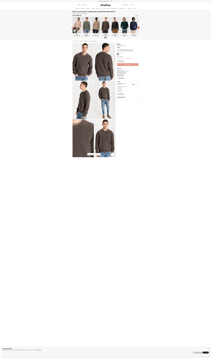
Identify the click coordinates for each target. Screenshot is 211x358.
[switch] (80, 32)
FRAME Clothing (87, 41)
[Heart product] (112, 154)
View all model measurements (121, 72)
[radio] (118, 59)
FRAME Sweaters (94, 41)
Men (73, 41)
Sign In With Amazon (130, 50)
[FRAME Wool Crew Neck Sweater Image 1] (104, 62)
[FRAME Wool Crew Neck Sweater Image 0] (83, 62)
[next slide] (138, 27)
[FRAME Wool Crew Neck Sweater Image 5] (104, 138)
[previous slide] (72, 27)
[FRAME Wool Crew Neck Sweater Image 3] (104, 100)
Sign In (74, 13)
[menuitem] (79, 5)
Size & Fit (119, 68)
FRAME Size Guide (121, 78)
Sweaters (81, 41)
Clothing (76, 41)
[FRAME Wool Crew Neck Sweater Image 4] (83, 138)
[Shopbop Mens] (105, 5)
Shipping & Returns (121, 97)
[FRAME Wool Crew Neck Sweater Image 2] (83, 100)
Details (118, 81)
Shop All (136, 15)
